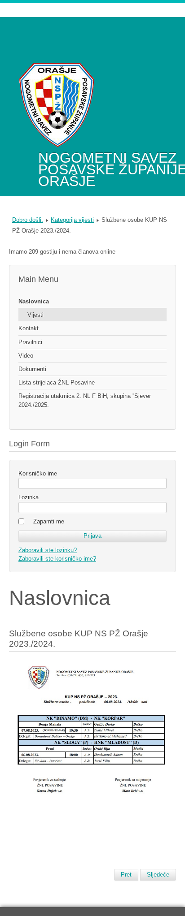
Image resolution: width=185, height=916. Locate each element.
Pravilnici (30, 342)
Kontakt (28, 328)
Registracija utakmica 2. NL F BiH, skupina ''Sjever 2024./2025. (84, 400)
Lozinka (28, 497)
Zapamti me (48, 521)
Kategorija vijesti (72, 219)
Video (25, 355)
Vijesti (35, 314)
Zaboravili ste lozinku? (47, 550)
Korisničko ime (37, 473)
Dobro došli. (27, 219)
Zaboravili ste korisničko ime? (57, 558)
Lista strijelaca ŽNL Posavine (56, 382)
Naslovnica (33, 301)
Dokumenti (32, 369)
